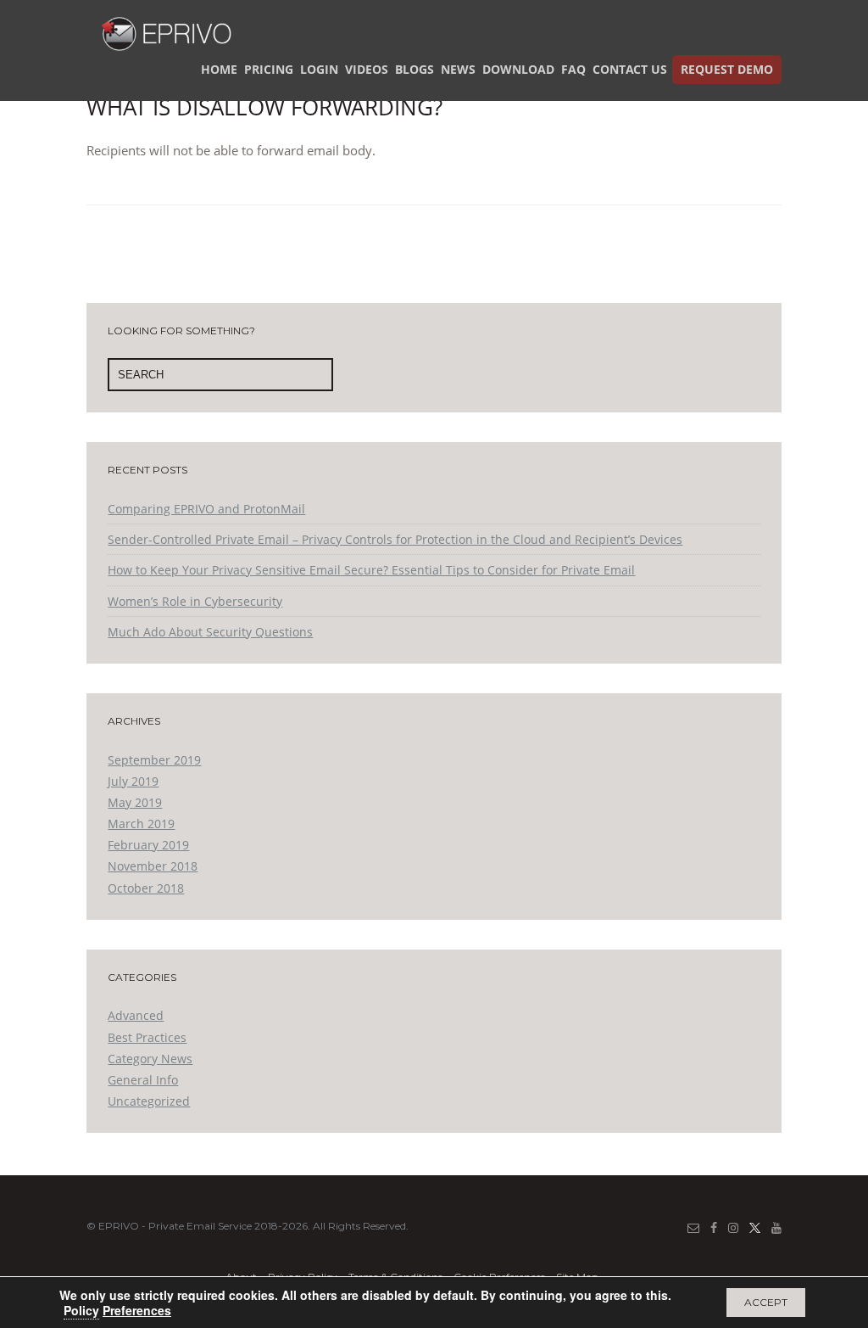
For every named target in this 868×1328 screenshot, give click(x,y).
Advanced (136, 1015)
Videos (366, 69)
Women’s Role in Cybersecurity (195, 601)
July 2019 (133, 781)
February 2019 (148, 845)
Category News (150, 1059)
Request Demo (727, 69)
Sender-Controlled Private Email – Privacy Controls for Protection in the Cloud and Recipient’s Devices (395, 539)
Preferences (137, 1310)
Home (219, 69)
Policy (81, 1310)
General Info (143, 1080)
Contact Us (630, 69)
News (458, 69)
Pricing (268, 69)
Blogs (414, 69)
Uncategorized (149, 1101)
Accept (765, 1302)
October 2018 (146, 888)
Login (319, 69)
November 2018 (153, 866)
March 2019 (141, 823)
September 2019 (154, 760)
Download (518, 69)
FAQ (573, 69)
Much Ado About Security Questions (210, 632)
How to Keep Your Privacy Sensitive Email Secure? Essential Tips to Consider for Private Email (371, 570)
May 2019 (135, 802)
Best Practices (147, 1037)
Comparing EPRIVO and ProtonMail (206, 509)
